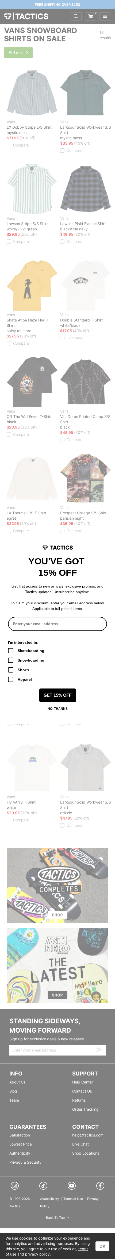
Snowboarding (31, 660)
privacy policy (37, 1254)
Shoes (23, 670)
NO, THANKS (58, 709)
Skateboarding (31, 651)
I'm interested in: (23, 642)
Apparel (25, 679)
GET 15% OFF (58, 695)
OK (102, 1246)
